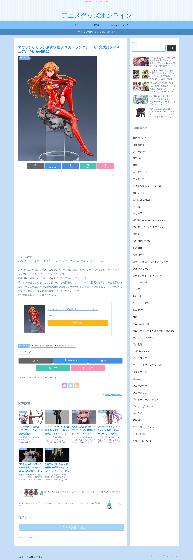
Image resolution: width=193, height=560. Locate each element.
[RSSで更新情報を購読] (76, 385)
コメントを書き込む (71, 527)
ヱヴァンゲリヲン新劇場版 (43, 346)
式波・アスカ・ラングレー (66, 346)
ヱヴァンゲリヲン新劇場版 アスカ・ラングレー (73, 309)
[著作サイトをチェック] (64, 385)
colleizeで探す (78, 323)
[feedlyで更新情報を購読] (70, 385)
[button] (105, 166)
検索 (134, 43)
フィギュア (25, 346)
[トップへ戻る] (189, 556)
